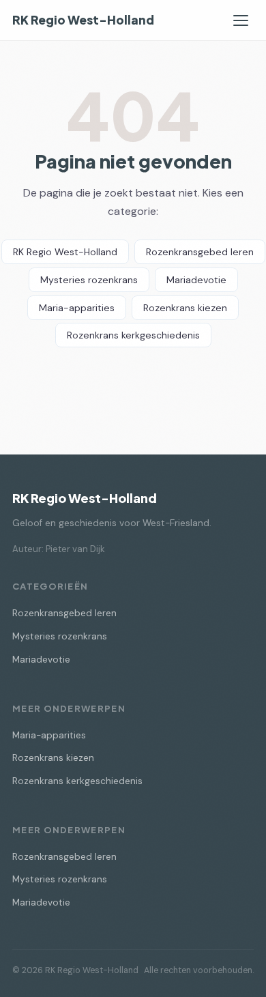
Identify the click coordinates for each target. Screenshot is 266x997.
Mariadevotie (196, 280)
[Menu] (241, 20)
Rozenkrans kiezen (185, 308)
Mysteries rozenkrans (89, 280)
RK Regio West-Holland (83, 19)
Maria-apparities (77, 308)
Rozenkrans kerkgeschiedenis (133, 335)
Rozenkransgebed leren (200, 252)
